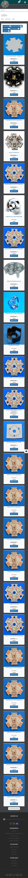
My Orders (14, 849)
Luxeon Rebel (7, 26)
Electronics (8, 19)
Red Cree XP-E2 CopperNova (14, 571)
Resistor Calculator (14, 840)
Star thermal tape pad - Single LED (14, 56)
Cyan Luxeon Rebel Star (14, 87)
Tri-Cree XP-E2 (15, 28)
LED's (13, 19)
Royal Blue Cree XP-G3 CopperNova (14, 120)
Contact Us (14, 854)
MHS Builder (14, 863)
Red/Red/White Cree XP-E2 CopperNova (14, 248)
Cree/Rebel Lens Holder (14, 345)
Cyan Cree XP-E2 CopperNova (14, 797)
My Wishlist (14, 852)
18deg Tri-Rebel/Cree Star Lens (14, 281)
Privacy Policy (14, 836)
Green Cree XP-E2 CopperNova (14, 539)
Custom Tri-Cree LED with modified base (14, 635)
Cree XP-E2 (6, 28)
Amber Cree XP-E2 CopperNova (14, 474)
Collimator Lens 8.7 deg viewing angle (14, 313)
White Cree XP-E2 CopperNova (14, 732)
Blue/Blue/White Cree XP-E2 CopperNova (14, 184)
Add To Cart (14, 94)
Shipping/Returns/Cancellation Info (14, 833)
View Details (14, 62)
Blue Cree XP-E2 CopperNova (14, 507)
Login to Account (14, 847)
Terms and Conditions (14, 838)
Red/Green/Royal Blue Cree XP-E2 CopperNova (14, 410)
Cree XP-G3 (6, 31)
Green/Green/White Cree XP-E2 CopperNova (14, 377)
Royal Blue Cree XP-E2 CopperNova (14, 700)
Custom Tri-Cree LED (14, 604)
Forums (14, 860)
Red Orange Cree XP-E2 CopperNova (14, 667)
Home (2, 19)
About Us (14, 831)
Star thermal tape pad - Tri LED (14, 442)
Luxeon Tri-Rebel (17, 26)
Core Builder (14, 865)
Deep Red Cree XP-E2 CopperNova (14, 764)
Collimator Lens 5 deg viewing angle (14, 216)
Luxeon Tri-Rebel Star (14, 152)
